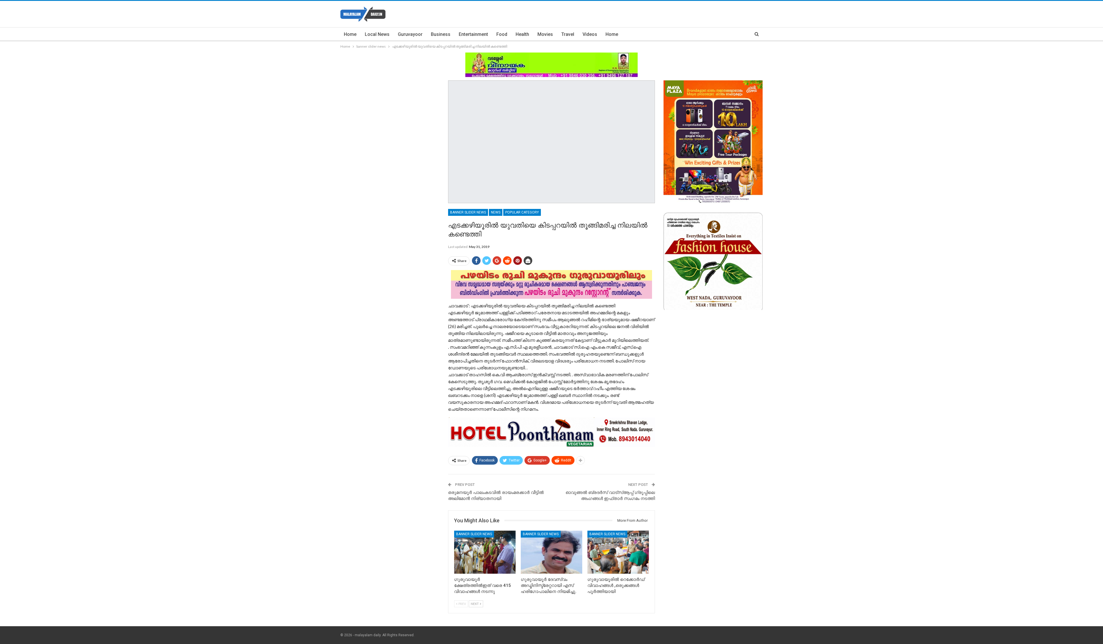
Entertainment (473, 34)
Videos (590, 34)
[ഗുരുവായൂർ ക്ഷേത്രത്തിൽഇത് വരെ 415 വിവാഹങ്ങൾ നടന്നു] (485, 552)
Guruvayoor (410, 34)
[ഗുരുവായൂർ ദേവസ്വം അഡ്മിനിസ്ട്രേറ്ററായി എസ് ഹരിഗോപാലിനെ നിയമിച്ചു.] (551, 552)
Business (440, 34)
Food (501, 34)
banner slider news (468, 212)
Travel (567, 34)
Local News (377, 34)
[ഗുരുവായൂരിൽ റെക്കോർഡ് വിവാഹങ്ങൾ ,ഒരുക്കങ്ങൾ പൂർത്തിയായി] (618, 552)
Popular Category (522, 212)
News (495, 212)
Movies (545, 34)
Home (350, 34)
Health (522, 34)
